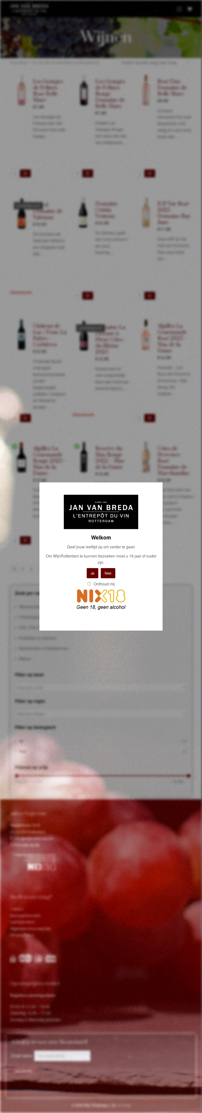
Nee (108, 573)
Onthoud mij (104, 584)
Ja (92, 573)
